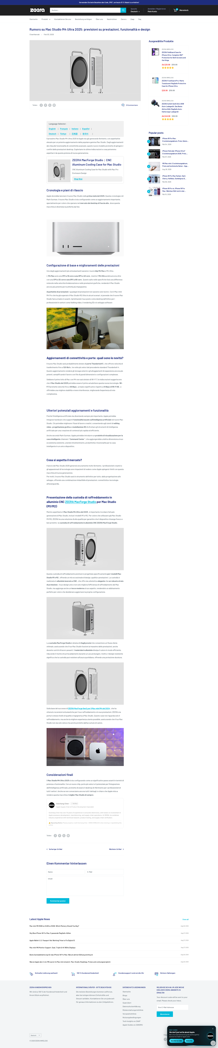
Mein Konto (152, 11)
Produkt (45, 19)
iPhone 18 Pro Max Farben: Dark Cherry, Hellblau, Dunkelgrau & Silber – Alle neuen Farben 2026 (174, 177)
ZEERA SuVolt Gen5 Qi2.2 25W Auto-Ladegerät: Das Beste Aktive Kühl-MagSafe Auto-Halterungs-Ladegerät (173, 108)
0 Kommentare (132, 105)
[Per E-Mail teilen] (54, 105)
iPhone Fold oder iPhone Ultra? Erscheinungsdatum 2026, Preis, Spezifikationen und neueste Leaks (175, 152)
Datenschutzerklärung (131, 1006)
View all (185, 919)
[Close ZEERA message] (213, 1029)
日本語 (75, 134)
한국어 (85, 134)
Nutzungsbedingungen (132, 1017)
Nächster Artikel (115, 849)
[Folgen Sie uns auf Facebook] (165, 1039)
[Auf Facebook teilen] (41, 105)
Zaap (132, 19)
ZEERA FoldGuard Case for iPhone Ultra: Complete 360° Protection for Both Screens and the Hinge (174, 56)
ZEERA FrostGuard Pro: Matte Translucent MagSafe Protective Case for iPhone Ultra (174, 83)
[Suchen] (123, 10)
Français (64, 129)
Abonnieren (165, 1014)
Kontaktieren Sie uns (62, 19)
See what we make (176, 1041)
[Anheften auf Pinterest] (45, 105)
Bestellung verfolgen (83, 19)
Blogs (125, 995)
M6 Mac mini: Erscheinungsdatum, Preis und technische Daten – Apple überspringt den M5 (175, 164)
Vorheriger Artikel (55, 849)
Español (85, 129)
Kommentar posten (58, 901)
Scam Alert (127, 1003)
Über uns (99, 19)
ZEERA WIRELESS (167, 49)
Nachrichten (112, 19)
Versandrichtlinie (129, 1014)
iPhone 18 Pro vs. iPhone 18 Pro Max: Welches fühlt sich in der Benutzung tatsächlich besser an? (175, 189)
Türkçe (63, 134)
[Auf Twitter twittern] (49, 105)
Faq (139, 19)
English (52, 129)
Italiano (75, 129)
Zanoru (123, 19)
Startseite (34, 19)
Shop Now (78, 179)
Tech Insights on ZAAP (131, 1021)
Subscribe (189, 1041)
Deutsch (52, 134)
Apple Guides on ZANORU (133, 1025)
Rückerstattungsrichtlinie (133, 1010)
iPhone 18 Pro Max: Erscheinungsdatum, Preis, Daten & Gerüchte (174, 139)
